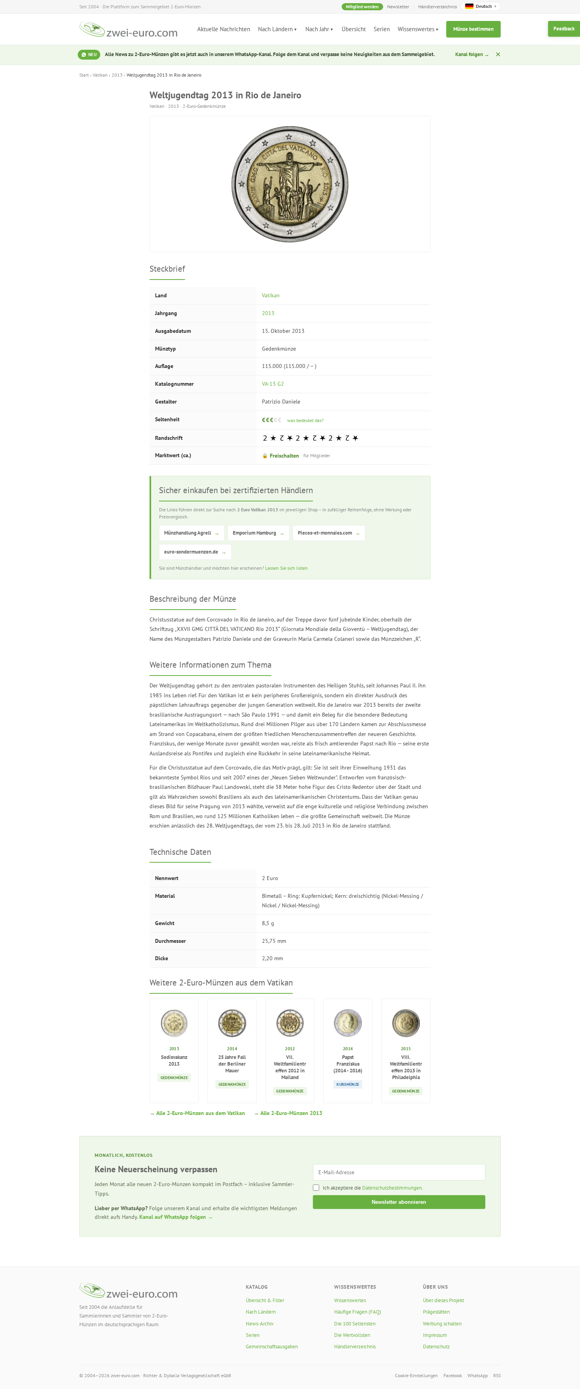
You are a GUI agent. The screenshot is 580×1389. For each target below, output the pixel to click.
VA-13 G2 (273, 383)
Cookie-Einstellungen (416, 1375)
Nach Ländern (275, 29)
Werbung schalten (442, 1323)
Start (84, 75)
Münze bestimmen (473, 29)
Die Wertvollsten (352, 1335)
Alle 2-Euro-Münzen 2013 (291, 1113)
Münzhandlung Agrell (191, 532)
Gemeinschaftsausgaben (272, 1346)
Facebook (452, 1375)
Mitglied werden (362, 6)
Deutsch (486, 6)
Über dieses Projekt (443, 1300)
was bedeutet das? (305, 420)
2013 (117, 75)
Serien (382, 29)
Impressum (435, 1335)
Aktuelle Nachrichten (223, 29)
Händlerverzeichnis (437, 6)
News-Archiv (259, 1323)
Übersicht (354, 29)
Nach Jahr (317, 29)
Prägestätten (436, 1311)
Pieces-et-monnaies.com (329, 532)
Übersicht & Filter (265, 1300)
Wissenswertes (416, 29)
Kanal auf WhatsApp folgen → (176, 1216)
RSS (497, 1375)
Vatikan (100, 75)
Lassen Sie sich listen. (287, 568)
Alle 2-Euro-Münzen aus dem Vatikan (200, 1113)
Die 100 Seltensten (355, 1323)
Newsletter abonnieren (399, 1202)
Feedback (564, 28)
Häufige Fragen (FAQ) (357, 1311)
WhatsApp (478, 1375)
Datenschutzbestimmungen (392, 1187)
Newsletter (398, 6)
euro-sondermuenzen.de (195, 551)
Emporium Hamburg (258, 532)
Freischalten (296, 455)
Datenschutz (436, 1346)
